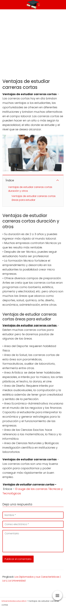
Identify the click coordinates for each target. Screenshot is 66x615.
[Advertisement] (33, 44)
